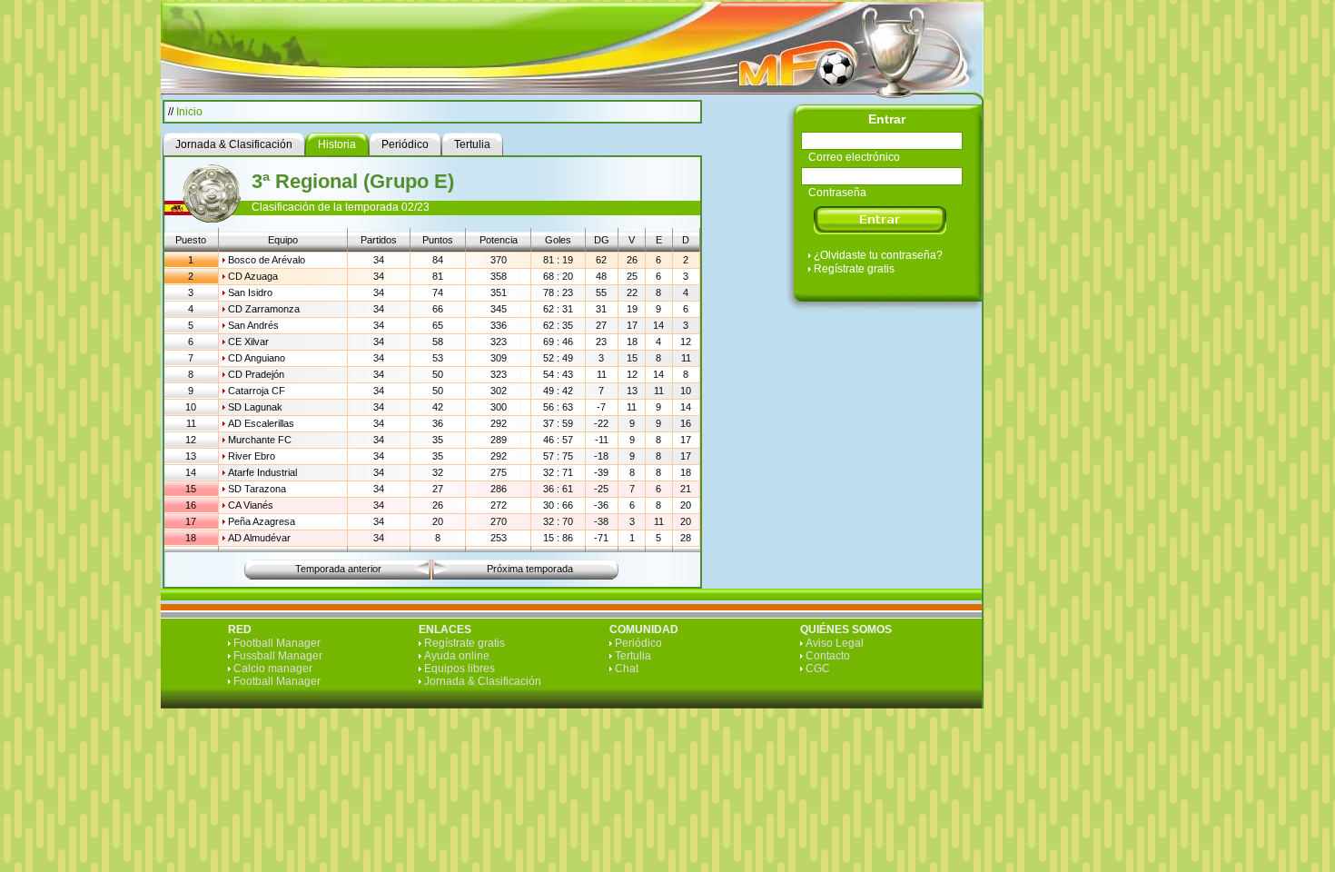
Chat (626, 668)
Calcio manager (272, 668)
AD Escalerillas (261, 423)
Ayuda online (457, 655)
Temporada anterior (338, 568)
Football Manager (277, 643)
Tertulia (633, 655)
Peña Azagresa (261, 521)
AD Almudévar (259, 537)
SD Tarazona (257, 488)
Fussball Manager (277, 655)
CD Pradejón (256, 374)
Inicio (189, 111)
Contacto (828, 655)
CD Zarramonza (264, 308)
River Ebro (251, 456)
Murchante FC (260, 439)
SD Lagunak (255, 406)
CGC (818, 668)
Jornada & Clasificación (482, 681)
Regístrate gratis (854, 269)
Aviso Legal (835, 643)
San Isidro (250, 292)
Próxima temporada (530, 568)
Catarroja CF (256, 390)
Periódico (638, 643)
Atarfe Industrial (262, 472)
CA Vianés (250, 505)
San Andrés (253, 325)
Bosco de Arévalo (266, 259)
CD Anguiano (256, 357)
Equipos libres (459, 668)
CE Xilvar (248, 341)
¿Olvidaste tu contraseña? (878, 255)
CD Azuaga (253, 276)
